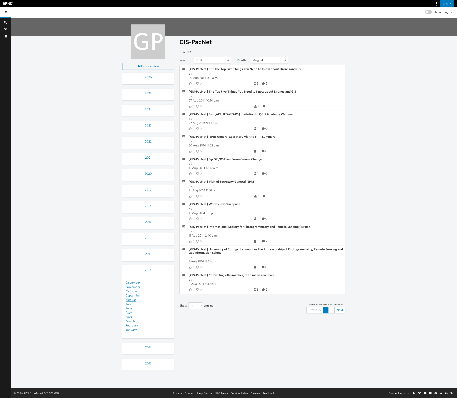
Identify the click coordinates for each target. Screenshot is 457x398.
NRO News (221, 393)
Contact (189, 393)
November (133, 287)
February (132, 325)
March (130, 321)
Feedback (269, 393)
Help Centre (204, 393)
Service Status (239, 393)
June (129, 308)
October (131, 291)
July (128, 304)
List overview (149, 66)
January (131, 329)
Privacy (177, 393)
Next (340, 310)
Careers (255, 393)
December (133, 282)
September (133, 295)
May (129, 312)
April (129, 317)
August (131, 299)
